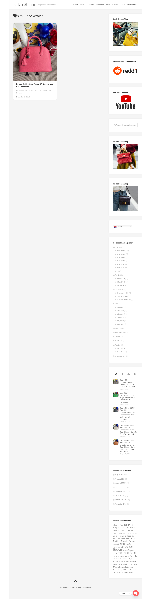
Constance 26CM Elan (124, 300)
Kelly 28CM (120, 314)
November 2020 (120, 504)
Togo (129, 569)
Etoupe (125, 550)
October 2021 (120, 496)
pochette (125, 567)
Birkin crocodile (124, 531)
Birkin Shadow (121, 264)
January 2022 (120, 483)
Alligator (116, 525)
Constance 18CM (122, 293)
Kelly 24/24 (119, 328)
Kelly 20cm (120, 307)
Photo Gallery (132, 4)
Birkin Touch (120, 267)
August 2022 (119, 475)
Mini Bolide (120, 285)
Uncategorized (120, 356)
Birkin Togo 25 (128, 536)
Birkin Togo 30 (117, 538)
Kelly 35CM (120, 321)
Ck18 (127, 544)
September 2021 (121, 500)
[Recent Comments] (128, 374)
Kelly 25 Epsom (121, 559)
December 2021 (120, 487)
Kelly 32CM (120, 317)
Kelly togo (126, 564)
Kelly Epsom (132, 561)
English (119, 226)
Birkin (75, 4)
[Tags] (134, 374)
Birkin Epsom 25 (122, 533)
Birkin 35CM (121, 257)
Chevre (121, 543)
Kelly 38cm (120, 324)
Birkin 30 (128, 528)
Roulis (117, 345)
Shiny (120, 570)
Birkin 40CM (121, 261)
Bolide (122, 4)
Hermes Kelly (128, 556)
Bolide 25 (117, 541)
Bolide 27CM (121, 282)
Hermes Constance (118, 556)
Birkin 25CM (121, 251)
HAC (118, 271)
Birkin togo (117, 536)
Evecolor (131, 550)
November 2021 (120, 491)
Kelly (82, 4)
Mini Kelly (100, 4)
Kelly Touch (133, 564)
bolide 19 (131, 538)
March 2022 (119, 479)
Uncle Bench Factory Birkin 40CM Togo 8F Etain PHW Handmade (127, 385)
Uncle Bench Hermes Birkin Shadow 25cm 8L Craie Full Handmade (128, 432)
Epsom (118, 549)
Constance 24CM (122, 296)
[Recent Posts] (116, 374)
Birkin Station (24, 4)
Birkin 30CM (121, 254)
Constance (90, 4)
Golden (115, 553)
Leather (117, 337)
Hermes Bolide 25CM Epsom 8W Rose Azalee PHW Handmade (34, 85)
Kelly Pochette (112, 4)
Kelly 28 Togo (123, 561)
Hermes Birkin (127, 553)
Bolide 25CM (121, 278)
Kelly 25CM (120, 311)
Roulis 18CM (121, 348)
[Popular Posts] (122, 374)
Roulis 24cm (120, 352)
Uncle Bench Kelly (127, 572)
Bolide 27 (126, 541)
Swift (124, 570)
